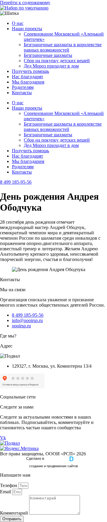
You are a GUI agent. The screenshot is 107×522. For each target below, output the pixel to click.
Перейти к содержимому (25, 2)
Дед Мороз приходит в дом (51, 65)
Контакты (22, 92)
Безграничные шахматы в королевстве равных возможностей (63, 47)
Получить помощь (30, 71)
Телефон (9, 485)
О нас (17, 23)
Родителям (23, 87)
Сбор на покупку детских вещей (57, 60)
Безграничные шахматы (48, 55)
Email (6, 491)
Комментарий (14, 512)
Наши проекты (27, 28)
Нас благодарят (27, 76)
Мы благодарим (28, 81)
